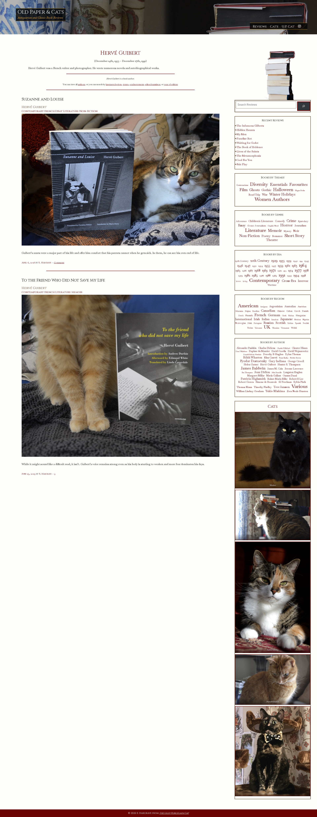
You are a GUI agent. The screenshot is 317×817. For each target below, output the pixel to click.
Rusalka (272, 793)
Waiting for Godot (247, 143)
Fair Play (242, 164)
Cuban (289, 311)
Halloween (283, 189)
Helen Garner (251, 364)
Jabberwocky (272, 649)
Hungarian (301, 315)
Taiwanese (258, 328)
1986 (262, 275)
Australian (290, 306)
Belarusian (239, 311)
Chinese (281, 311)
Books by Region (272, 299)
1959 (280, 265)
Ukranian (275, 328)
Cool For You (244, 160)
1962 (287, 265)
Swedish (306, 323)
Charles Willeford (283, 348)
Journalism (300, 225)
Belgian (248, 311)
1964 (303, 265)
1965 (238, 270)
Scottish (281, 322)
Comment (59, 262)
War (264, 194)
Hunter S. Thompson (289, 364)
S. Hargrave (44, 262)
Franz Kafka (283, 358)
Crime (291, 221)
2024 (245, 281)
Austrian (302, 306)
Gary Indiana (277, 361)
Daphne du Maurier (259, 351)
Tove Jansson (281, 387)
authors (81, 84)
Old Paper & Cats (41, 12)
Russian (269, 323)
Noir (296, 231)
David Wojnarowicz (298, 351)
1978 (306, 270)
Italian (266, 319)
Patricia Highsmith (253, 378)
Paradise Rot (244, 138)
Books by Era (273, 254)
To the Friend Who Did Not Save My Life (63, 280)
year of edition (171, 84)
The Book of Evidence (250, 147)
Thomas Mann (244, 387)
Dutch (241, 316)
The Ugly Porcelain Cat (174, 813)
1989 (274, 275)
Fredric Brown (295, 358)
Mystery (287, 231)
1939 (288, 261)
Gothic (266, 190)
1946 (240, 265)
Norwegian (240, 323)
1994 (296, 275)
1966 (244, 270)
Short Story (294, 235)
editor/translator (152, 84)
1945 (306, 261)
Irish (257, 319)
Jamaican (274, 319)
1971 (272, 270)
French (49, 111)
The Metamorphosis (249, 155)
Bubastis (273, 537)
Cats (274, 26)
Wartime (272, 284)
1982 (247, 275)
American (248, 306)
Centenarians (242, 185)
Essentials (278, 184)
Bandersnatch (272, 701)
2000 (238, 281)
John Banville (277, 372)
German (274, 315)
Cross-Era (289, 281)
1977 (298, 270)
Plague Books (300, 190)
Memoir (76, 292)
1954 (260, 266)
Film (243, 189)
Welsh (294, 328)
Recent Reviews (272, 120)
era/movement (137, 84)
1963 (294, 265)
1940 (295, 261)
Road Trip (254, 194)
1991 (282, 275)
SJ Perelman (285, 382)
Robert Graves (246, 382)
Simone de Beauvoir (266, 382)
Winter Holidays (282, 194)
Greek (284, 316)
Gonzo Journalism (256, 225)
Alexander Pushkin (246, 348)
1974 (290, 270)
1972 (280, 270)
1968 (257, 270)
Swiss (250, 327)
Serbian (290, 323)
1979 (240, 275)
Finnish (249, 315)
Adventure (241, 221)
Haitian (291, 316)
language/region (114, 84)
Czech (297, 311)
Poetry (266, 236)
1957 (274, 266)
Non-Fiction (88, 111)
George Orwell (296, 361)
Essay (59, 111)
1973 (284, 271)
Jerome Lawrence (294, 368)
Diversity (259, 184)
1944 (301, 261)
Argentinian (276, 306)
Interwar (303, 281)
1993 (289, 275)
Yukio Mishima (275, 391)
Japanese (286, 319)
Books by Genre (273, 215)
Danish (305, 311)
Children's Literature (260, 221)
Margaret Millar (255, 375)
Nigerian (306, 319)
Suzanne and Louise (43, 99)
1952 (254, 266)
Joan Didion (262, 372)
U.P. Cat (288, 26)
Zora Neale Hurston (297, 391)
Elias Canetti (270, 357)
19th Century (241, 261)
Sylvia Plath (299, 382)
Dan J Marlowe (241, 351)
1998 (303, 275)
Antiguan (263, 307)
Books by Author (272, 342)
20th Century (259, 261)
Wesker (272, 485)
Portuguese (258, 323)
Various (300, 386)
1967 (250, 270)
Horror (286, 225)
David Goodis (279, 351)
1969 (264, 270)
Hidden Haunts (246, 130)
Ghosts (254, 190)
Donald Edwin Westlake (252, 354)
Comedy (280, 221)
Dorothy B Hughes (273, 354)
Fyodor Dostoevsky (253, 361)
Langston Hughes (292, 372)
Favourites (298, 184)
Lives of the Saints (248, 151)
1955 (267, 265)
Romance (277, 236)
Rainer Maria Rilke (277, 379)
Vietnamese (285, 328)
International (243, 319)
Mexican (297, 319)
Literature (71, 111)
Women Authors (272, 199)
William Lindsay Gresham (250, 391)
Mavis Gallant (273, 375)
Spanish (298, 323)
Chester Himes (299, 348)
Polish (250, 323)
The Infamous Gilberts (250, 125)
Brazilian (255, 311)
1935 (282, 261)
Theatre (272, 240)
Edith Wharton (252, 357)
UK (267, 327)
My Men (242, 134)
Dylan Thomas (293, 354)
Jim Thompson (247, 372)
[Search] (304, 106)
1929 (274, 260)
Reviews (259, 26)
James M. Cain (275, 368)
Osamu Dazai (290, 375)
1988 (268, 275)
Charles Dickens (266, 348)
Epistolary (303, 221)
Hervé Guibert (34, 107)
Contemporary (33, 111)
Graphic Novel (273, 226)
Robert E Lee (296, 379)
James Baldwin (253, 368)
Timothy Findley (263, 387)
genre (126, 84)
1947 (247, 265)
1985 (255, 275)
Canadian (268, 311)
